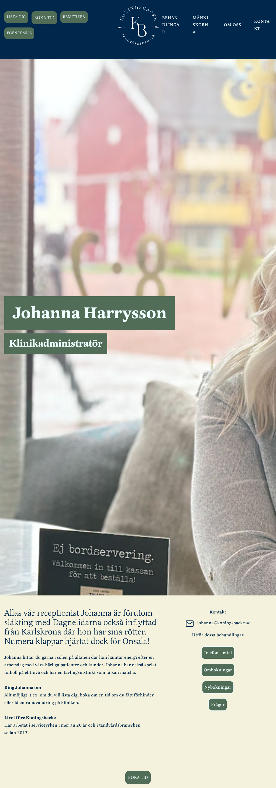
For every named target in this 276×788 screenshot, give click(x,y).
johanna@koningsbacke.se (223, 623)
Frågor (218, 704)
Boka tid (44, 17)
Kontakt (262, 25)
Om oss (232, 25)
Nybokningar (218, 687)
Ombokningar (218, 670)
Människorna (200, 25)
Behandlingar (171, 25)
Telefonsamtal (218, 652)
